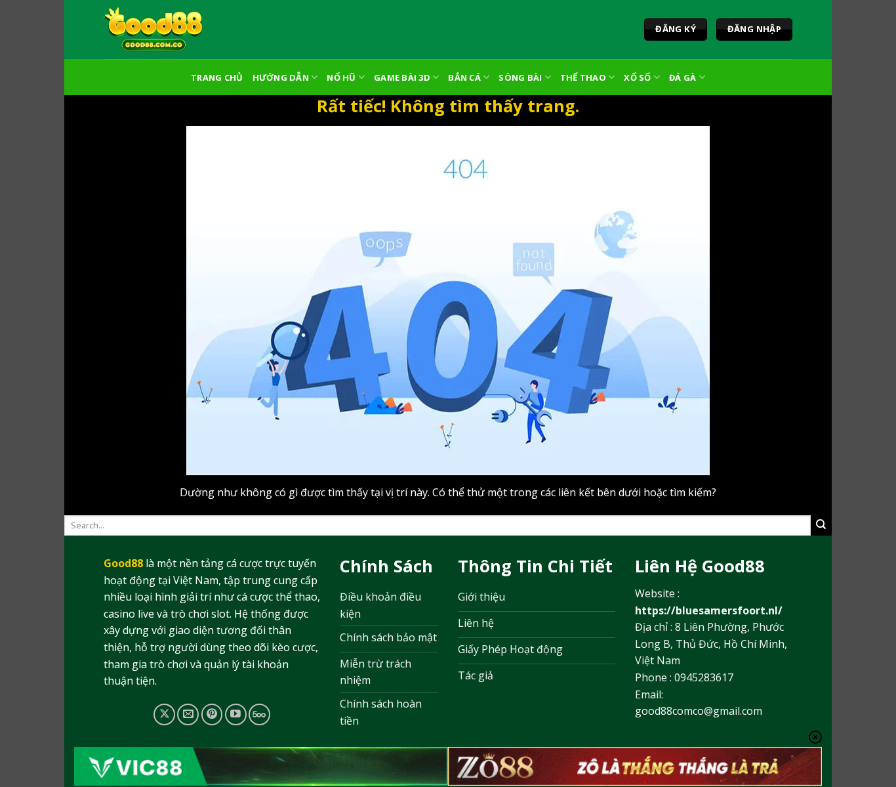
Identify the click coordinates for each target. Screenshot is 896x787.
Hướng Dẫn (281, 77)
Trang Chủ (217, 77)
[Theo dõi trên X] (164, 714)
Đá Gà (682, 77)
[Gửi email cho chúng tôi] (188, 714)
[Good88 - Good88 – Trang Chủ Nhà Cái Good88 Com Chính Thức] (154, 29)
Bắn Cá (464, 77)
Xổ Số (637, 77)
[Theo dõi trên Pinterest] (212, 714)
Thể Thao (583, 77)
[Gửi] (821, 525)
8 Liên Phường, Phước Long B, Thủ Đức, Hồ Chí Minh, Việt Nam (711, 644)
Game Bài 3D (402, 77)
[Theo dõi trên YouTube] (236, 714)
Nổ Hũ (341, 77)
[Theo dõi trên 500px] (259, 714)
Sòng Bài (520, 77)
